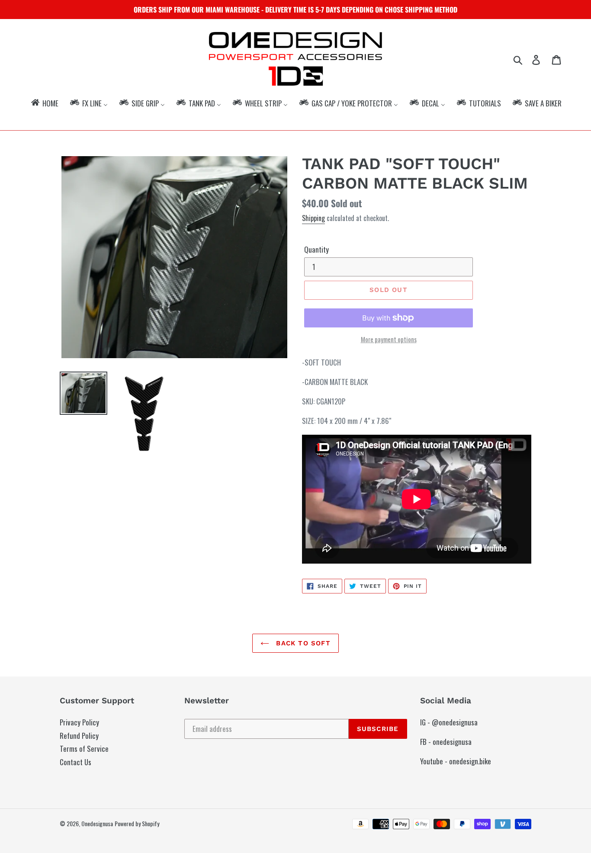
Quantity (316, 249)
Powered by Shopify (137, 823)
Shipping (313, 218)
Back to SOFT (302, 643)
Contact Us (75, 762)
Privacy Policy (79, 722)
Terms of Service (84, 748)
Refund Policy (79, 735)
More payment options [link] (389, 339)
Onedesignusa (97, 823)
